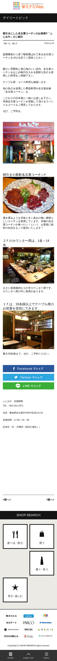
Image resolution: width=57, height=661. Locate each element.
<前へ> (7, 499)
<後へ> (50, 499)
